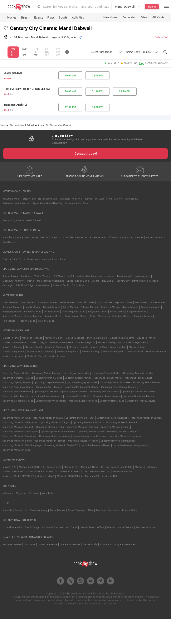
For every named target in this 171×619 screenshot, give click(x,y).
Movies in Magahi (38, 342)
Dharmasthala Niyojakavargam (133, 276)
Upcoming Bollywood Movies (51, 400)
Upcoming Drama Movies (16, 373)
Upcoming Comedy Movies (106, 373)
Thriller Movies (46, 320)
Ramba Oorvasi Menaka (145, 281)
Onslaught (8, 285)
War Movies (141, 302)
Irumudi (88, 198)
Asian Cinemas (135, 237)
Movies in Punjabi (36, 356)
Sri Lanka (34, 493)
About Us (7, 510)
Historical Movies (53, 316)
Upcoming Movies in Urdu (16, 450)
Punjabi (7, 78)
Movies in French (146, 338)
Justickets (8, 237)
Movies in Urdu (57, 356)
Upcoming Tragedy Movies (141, 400)
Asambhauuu (43, 285)
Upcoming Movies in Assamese (58, 431)
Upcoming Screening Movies (18, 400)
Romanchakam (11, 276)
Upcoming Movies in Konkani (54, 436)
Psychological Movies (73, 311)
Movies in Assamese (61, 342)
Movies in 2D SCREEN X (31, 467)
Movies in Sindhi (54, 338)
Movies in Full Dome (146, 467)
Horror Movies (104, 302)
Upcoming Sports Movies (73, 391)
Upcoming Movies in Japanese (125, 436)
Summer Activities (146, 527)
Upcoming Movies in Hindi (17, 418)
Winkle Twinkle (42, 276)
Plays (51, 17)
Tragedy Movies (26, 320)
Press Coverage (76, 510)
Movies (11, 17)
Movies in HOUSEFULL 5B (73, 471)
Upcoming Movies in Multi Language (22, 445)
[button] (73, 6)
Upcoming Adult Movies (15, 396)
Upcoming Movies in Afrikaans (89, 436)
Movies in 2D (9, 467)
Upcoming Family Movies (138, 378)
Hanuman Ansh (11, 198)
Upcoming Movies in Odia (50, 427)
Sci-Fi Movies (117, 311)
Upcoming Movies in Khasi (115, 427)
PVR (19, 237)
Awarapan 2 (131, 198)
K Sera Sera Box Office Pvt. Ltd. (107, 237)
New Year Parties (12, 544)
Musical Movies (85, 302)
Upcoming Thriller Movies (46, 373)
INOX (27, 237)
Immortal (109, 276)
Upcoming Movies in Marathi (88, 422)
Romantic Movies (142, 316)
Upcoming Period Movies (146, 382)
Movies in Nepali (134, 351)
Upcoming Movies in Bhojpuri (82, 427)
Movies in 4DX (109, 476)
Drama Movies (10, 302)
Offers (144, 17)
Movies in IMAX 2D (100, 471)
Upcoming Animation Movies (18, 387)
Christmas (29, 544)
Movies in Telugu (91, 351)
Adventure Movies (12, 316)
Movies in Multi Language (40, 351)
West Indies (48, 493)
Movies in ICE (71, 467)
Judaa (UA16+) (13, 73)
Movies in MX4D (45, 476)
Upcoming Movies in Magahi (122, 431)
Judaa (63, 259)
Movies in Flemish (97, 338)
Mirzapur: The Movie (71, 198)
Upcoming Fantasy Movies (108, 378)
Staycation (105, 544)
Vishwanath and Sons (76, 203)
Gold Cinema (9, 242)
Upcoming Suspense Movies (49, 382)
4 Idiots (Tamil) (61, 285)
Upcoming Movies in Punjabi (121, 422)
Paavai (30, 281)
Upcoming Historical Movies (115, 382)
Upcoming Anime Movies (106, 396)
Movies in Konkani (12, 347)
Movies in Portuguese (14, 342)
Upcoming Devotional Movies (138, 396)
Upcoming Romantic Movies (138, 373)
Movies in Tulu (137, 347)
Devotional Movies (12, 307)
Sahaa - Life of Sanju (78, 281)
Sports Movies (130, 307)
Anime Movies (158, 302)
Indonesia (8, 493)
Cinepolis (56, 237)
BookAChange (32, 527)
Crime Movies (70, 307)
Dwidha (95, 281)
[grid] (85, 91)
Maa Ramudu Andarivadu (50, 281)
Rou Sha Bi (108, 281)
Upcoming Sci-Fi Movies (49, 387)
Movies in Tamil (33, 347)
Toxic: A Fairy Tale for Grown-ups (39, 198)
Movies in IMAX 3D (13, 471)
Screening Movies (110, 307)
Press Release (57, 510)
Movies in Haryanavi (13, 356)
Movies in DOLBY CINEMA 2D (18, 476)
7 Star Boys (78, 285)
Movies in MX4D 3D (121, 467)
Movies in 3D (92, 476)
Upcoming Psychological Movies (118, 387)
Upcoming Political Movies (104, 391)
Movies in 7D (54, 467)
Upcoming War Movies (46, 391)
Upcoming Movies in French (83, 440)
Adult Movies (28, 302)
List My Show (87, 527)
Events (38, 17)
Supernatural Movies (76, 316)
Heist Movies (67, 302)
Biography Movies (12, 311)
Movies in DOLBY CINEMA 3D (41, 471)
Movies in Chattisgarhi (121, 338)
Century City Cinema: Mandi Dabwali (22, 220)
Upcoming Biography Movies (82, 382)
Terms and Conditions (107, 510)
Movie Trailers (125, 527)
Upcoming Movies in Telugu (48, 418)
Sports (63, 17)
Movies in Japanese (13, 351)
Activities (78, 17)
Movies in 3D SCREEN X (69, 476)
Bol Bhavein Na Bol (64, 276)
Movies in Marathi (156, 351)
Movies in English (78, 347)
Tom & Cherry (115, 198)
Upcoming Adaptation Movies (46, 396)
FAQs (90, 510)
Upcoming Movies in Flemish (49, 440)
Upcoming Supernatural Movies (139, 391)
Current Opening (38, 510)
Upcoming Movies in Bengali (55, 422)
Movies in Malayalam (109, 342)
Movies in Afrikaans (55, 347)
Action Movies (51, 311)
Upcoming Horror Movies (78, 378)
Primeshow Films (155, 237)
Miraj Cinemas (40, 237)
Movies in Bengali (74, 338)
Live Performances (70, 544)
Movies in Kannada (32, 338)
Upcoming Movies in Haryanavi (129, 445)
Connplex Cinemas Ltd (75, 237)
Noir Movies (9, 320)
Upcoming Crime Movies (49, 378)
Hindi (6, 94)
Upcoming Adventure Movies (18, 378)
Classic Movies (32, 316)
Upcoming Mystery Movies (17, 382)
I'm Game (26, 276)
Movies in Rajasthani (134, 342)
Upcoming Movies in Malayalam (20, 422)
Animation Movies (150, 307)
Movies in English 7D (68, 351)
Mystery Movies (123, 302)
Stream (25, 17)
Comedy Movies (51, 307)
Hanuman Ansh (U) (15, 104)
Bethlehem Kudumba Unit (16, 203)
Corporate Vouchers (53, 527)
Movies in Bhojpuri (113, 351)
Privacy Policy (129, 510)
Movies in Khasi (99, 347)
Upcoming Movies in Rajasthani (19, 436)
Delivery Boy (123, 281)
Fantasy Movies (32, 311)
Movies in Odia (118, 347)
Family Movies (32, 307)
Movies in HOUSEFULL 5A (95, 467)
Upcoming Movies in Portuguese (118, 440)
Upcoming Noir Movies (112, 400)
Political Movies (89, 307)
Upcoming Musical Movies (17, 391)
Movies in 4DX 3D (122, 471)
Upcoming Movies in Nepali (95, 445)
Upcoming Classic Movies (83, 400)
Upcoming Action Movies (76, 373)
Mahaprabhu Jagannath (89, 276)
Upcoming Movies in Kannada (113, 418)
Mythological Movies (119, 316)
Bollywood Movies (97, 311)
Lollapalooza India (12, 527)
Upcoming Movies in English (146, 418)
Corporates (129, 17)
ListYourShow (110, 17)
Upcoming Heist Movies (78, 396)
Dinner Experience (47, 544)
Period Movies (98, 316)
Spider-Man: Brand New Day (47, 203)
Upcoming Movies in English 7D (61, 445)
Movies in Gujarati (85, 342)
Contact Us (21, 510)
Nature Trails (90, 544)
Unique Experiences (124, 544)
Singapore (21, 493)
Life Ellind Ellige (25, 285)
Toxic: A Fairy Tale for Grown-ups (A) (27, 88)
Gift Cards (158, 17)
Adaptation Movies (48, 302)
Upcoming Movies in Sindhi (17, 440)
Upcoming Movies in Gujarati (18, 427)
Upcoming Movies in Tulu (91, 431)
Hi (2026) (100, 198)
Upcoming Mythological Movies (81, 387)
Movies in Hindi (11, 338)
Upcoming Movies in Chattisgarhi (20, 431)
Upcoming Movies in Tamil (80, 418)
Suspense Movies (136, 311)
